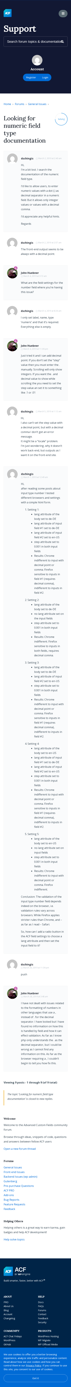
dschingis (27, 158)
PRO (6, 1302)
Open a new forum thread (20, 1149)
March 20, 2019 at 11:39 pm (36, 967)
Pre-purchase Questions (19, 1186)
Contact (42, 1314)
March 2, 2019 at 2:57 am (49, 242)
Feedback (9, 1209)
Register (31, 77)
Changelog (9, 1318)
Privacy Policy (33, 1365)
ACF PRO (9, 1190)
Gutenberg (10, 1181)
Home (7, 104)
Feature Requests (14, 1204)
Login (45, 77)
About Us (9, 1306)
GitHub (7, 1344)
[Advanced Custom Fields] (7, 13)
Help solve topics (14, 1239)
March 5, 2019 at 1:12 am (49, 411)
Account (8, 1314)
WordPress (9, 1340)
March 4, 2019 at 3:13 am (35, 276)
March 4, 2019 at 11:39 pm (35, 349)
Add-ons (9, 1195)
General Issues (37, 104)
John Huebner (30, 273)
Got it (35, 1378)
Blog (6, 1310)
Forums (19, 104)
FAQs (41, 1306)
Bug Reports (11, 1200)
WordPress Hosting (48, 1336)
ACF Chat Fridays (13, 1336)
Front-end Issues (14, 1172)
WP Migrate (44, 1340)
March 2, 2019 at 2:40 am (50, 158)
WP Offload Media (48, 1344)
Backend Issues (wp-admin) (20, 1176)
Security (42, 1322)
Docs (41, 1302)
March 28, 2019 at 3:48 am (35, 996)
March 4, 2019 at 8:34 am (49, 310)
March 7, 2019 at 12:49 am (35, 477)
